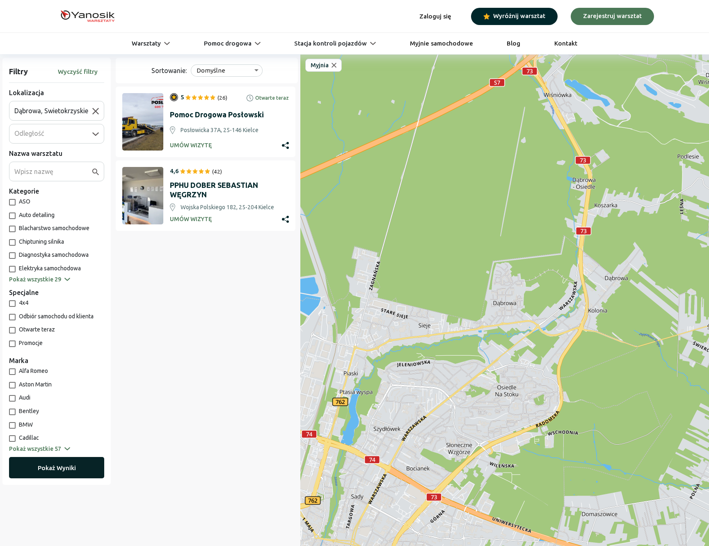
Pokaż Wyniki (57, 467)
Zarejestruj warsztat (612, 15)
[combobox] (53, 110)
